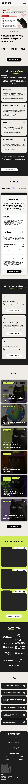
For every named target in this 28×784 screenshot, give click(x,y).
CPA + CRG (16, 742)
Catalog (7, 756)
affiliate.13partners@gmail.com (19, 777)
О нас (8, 748)
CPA (9, 742)
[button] (9, 31)
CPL (12, 742)
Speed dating (14, 748)
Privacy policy (10, 777)
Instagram (7, 759)
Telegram (21, 759)
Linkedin (21, 756)
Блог (19, 748)
